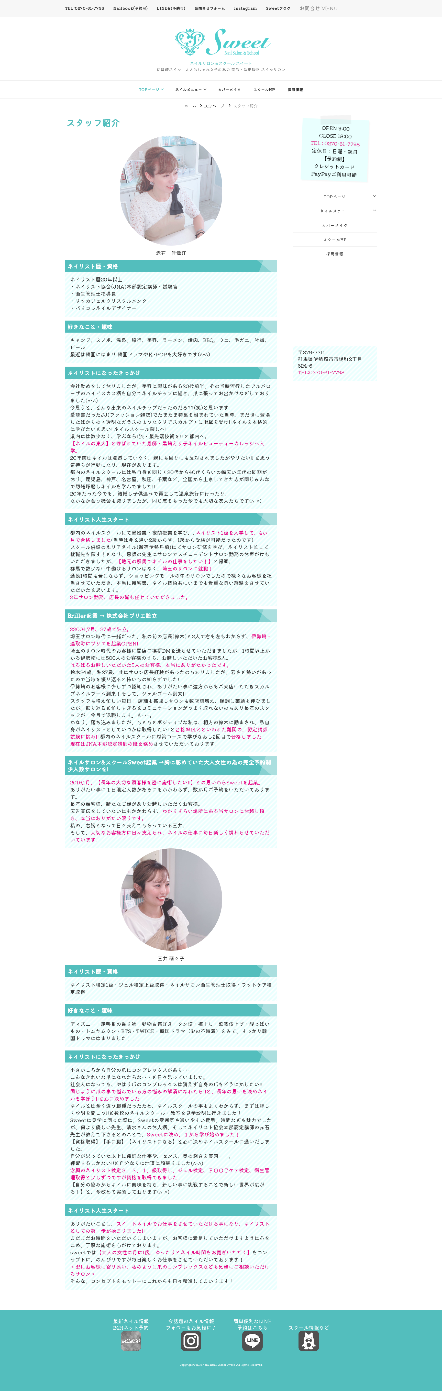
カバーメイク (229, 89)
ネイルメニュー (188, 89)
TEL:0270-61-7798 (84, 8)
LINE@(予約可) (171, 8)
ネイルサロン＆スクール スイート (221, 63)
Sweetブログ (278, 8)
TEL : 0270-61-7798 (335, 143)
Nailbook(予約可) (130, 8)
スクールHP (264, 89)
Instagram (245, 8)
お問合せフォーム (209, 8)
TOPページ (149, 89)
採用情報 (295, 89)
